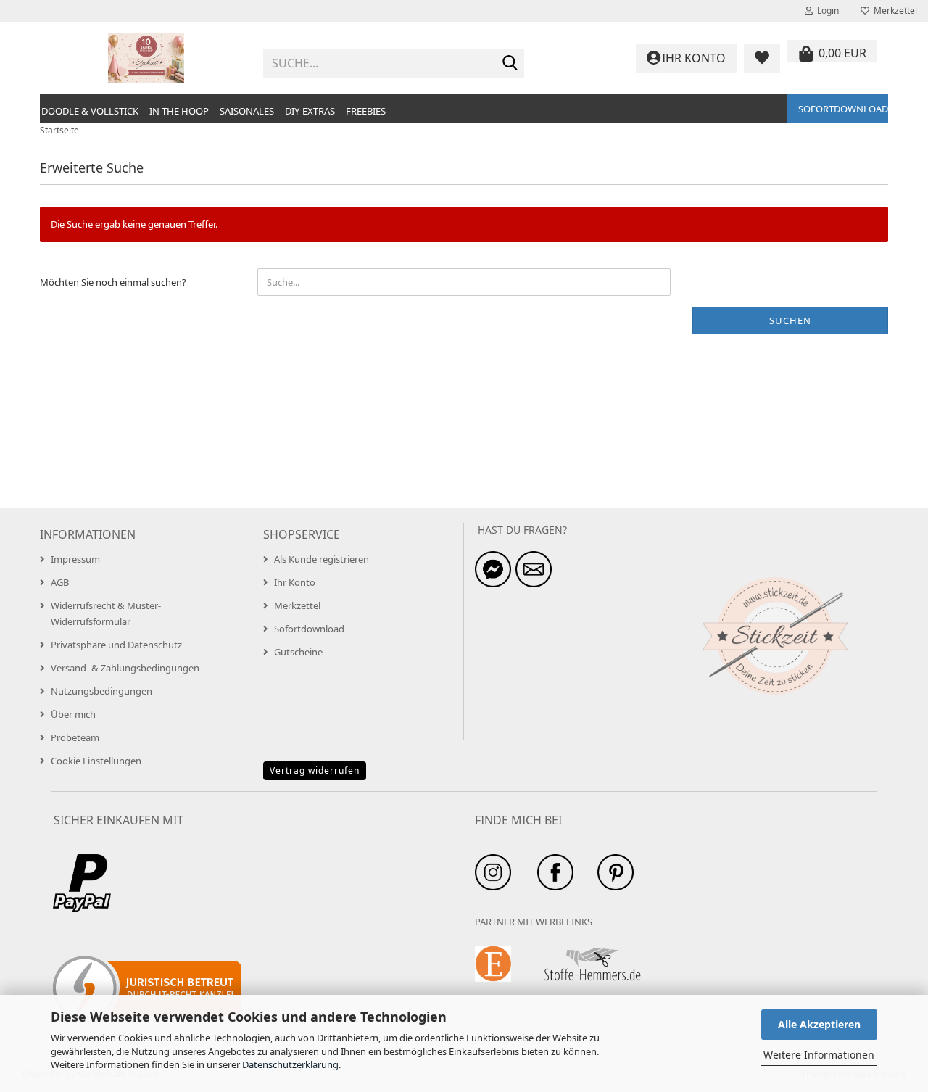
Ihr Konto (294, 582)
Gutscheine (298, 651)
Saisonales (247, 110)
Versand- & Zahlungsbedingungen (125, 667)
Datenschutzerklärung (290, 1064)
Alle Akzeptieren (819, 1024)
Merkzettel (893, 10)
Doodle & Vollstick (89, 110)
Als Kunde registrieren (321, 559)
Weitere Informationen (818, 1055)
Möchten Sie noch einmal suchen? (113, 282)
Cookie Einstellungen (96, 760)
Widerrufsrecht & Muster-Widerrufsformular (106, 613)
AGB (60, 582)
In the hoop (179, 110)
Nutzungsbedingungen (101, 691)
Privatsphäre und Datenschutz (116, 644)
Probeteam (75, 737)
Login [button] (826, 10)
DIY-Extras (310, 110)
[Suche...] (510, 63)
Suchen (790, 320)
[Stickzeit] (146, 58)
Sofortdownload (843, 108)
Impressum (75, 559)
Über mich (73, 714)
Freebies (366, 110)
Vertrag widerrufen (315, 770)
